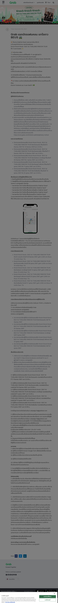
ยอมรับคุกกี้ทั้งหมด (48, 596)
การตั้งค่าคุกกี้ (47, 600)
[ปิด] (54, 593)
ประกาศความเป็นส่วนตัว (10, 602)
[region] (28, 597)
